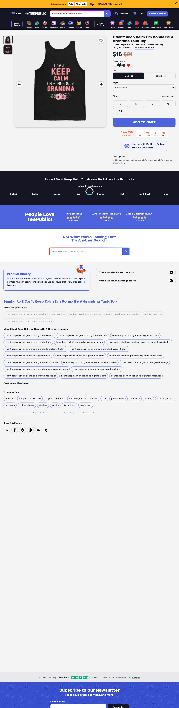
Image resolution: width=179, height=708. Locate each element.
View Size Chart (168, 96)
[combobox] (77, 14)
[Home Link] (35, 13)
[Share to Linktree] (22, 430)
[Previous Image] (19, 84)
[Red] (128, 65)
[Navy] (123, 65)
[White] (114, 65)
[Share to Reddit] (38, 430)
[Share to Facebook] (14, 430)
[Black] (119, 65)
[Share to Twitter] (6, 430)
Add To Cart (144, 122)
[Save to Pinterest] (30, 430)
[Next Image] (101, 84)
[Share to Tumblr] (46, 430)
